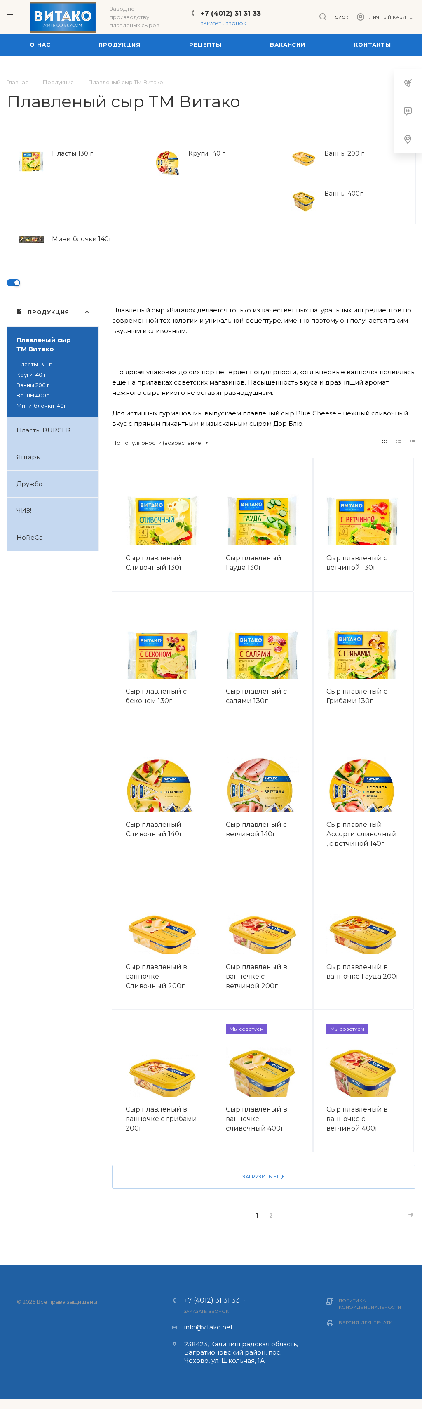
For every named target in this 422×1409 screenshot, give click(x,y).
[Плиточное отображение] (385, 442)
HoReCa (29, 537)
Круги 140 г (206, 153)
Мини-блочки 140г (82, 239)
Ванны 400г (343, 193)
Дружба (29, 484)
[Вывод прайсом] (413, 442)
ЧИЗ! (23, 511)
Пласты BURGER (43, 430)
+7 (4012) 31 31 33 (230, 13)
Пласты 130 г (72, 153)
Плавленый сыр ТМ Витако (43, 344)
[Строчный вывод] (399, 442)
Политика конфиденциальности (370, 1304)
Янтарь (28, 457)
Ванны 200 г (344, 153)
